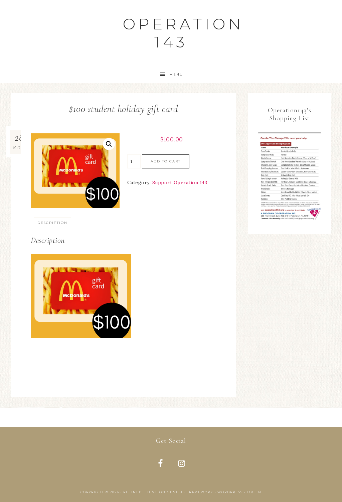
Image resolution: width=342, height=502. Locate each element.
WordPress (230, 492)
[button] (109, 144)
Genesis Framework (190, 492)
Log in (254, 492)
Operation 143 (183, 33)
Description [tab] (52, 223)
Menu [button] (176, 74)
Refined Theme (140, 492)
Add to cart (166, 161)
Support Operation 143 (179, 182)
